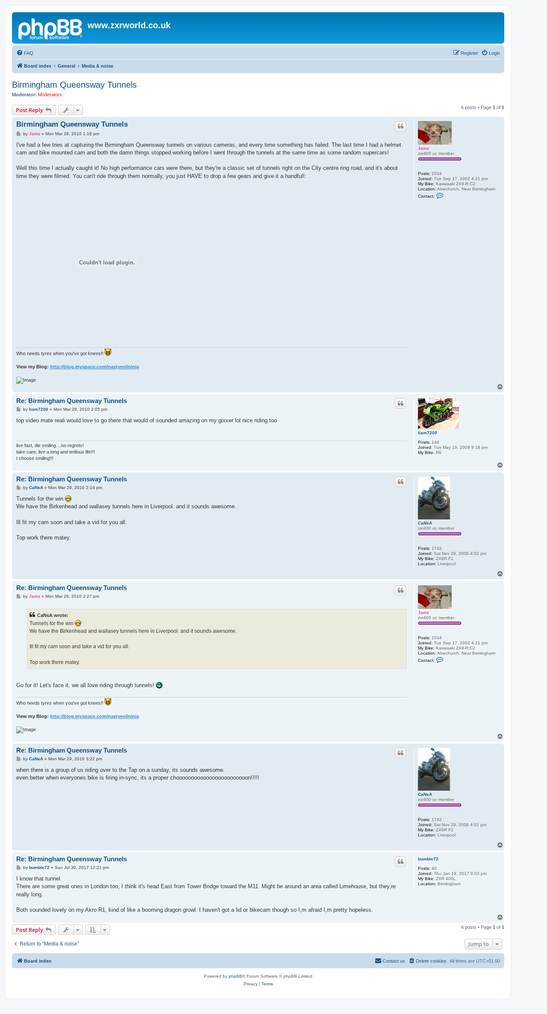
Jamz (423, 148)
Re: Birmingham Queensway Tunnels (71, 400)
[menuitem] (24, 53)
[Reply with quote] (400, 126)
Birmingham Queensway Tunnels (74, 84)
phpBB (235, 976)
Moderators (50, 94)
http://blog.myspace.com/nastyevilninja (94, 366)
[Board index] (51, 28)
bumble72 (428, 859)
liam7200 (427, 432)
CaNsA (425, 523)
